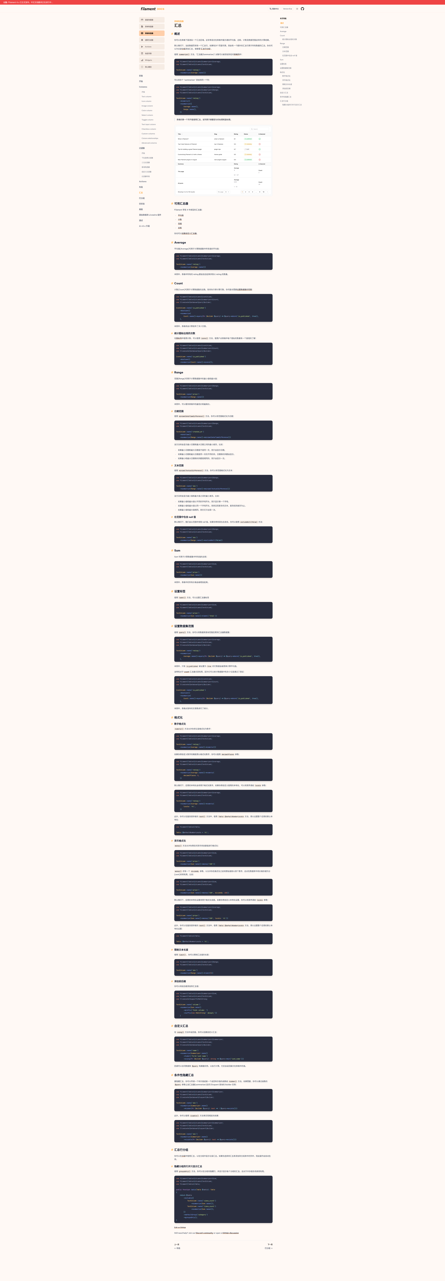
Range (282, 43)
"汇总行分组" (205, 49)
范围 (180, 224)
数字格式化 (286, 76)
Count (282, 36)
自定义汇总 (284, 93)
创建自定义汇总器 (189, 233)
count (186, 672)
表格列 (237, 54)
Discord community (204, 1233)
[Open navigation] (297, 9)
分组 (183, 49)
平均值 (181, 215)
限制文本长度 (287, 84)
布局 (177, 1248)
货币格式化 (286, 80)
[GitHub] (302, 8)
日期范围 (285, 47)
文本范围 (285, 51)
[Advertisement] (216, 1255)
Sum (281, 60)
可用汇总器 (284, 27)
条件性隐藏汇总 (285, 97)
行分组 (269, 1248)
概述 (282, 23)
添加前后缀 (286, 88)
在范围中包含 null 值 (289, 56)
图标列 (179, 338)
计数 (180, 219)
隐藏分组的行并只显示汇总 (292, 105)
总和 (180, 228)
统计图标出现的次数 (289, 39)
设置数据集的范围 (244, 289)
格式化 (282, 72)
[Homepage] (148, 8)
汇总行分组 (284, 101)
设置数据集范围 (285, 68)
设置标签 (283, 64)
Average (283, 31)
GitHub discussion (230, 1233)
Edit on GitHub (180, 1227)
